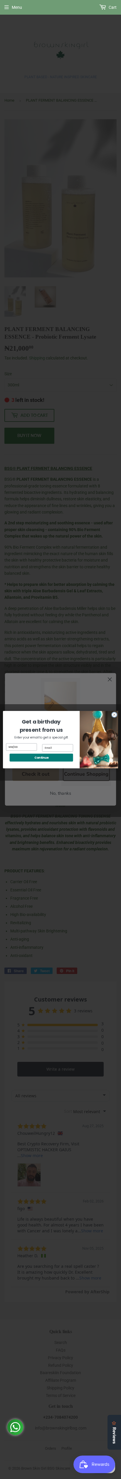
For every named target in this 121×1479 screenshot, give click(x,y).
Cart (112, 7)
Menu (17, 7)
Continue (41, 757)
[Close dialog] (114, 714)
